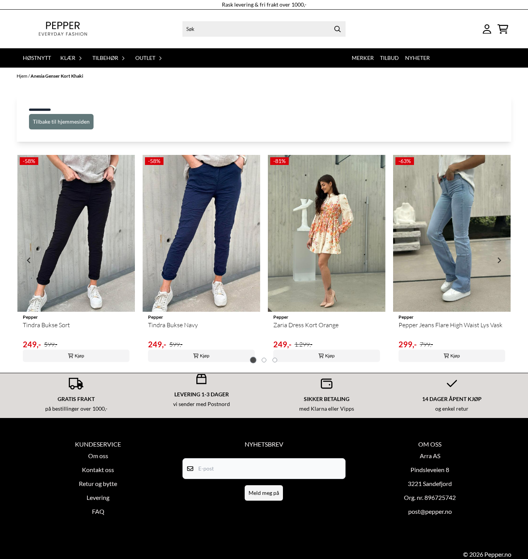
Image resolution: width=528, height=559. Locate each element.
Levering (98, 497)
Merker (363, 57)
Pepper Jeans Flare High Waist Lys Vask (450, 325)
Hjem (22, 76)
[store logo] (63, 29)
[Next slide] (499, 260)
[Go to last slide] (29, 260)
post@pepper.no (430, 511)
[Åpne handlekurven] (502, 29)
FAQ (98, 511)
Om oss (98, 455)
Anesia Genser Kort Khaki (57, 76)
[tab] (253, 360)
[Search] (338, 29)
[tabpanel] (76, 260)
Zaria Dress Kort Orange (306, 325)
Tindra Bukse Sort (46, 325)
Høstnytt (37, 57)
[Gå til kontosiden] (487, 29)
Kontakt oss (98, 469)
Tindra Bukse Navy (173, 325)
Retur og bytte (98, 483)
